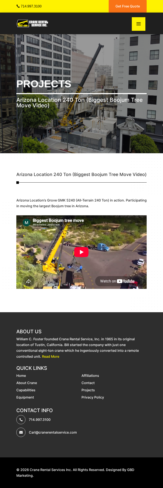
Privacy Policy (93, 397)
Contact (88, 383)
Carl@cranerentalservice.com (53, 432)
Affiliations (90, 375)
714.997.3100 (31, 6)
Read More (50, 356)
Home (21, 375)
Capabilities (25, 390)
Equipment (25, 397)
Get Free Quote (127, 6)
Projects (43, 83)
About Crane (26, 383)
